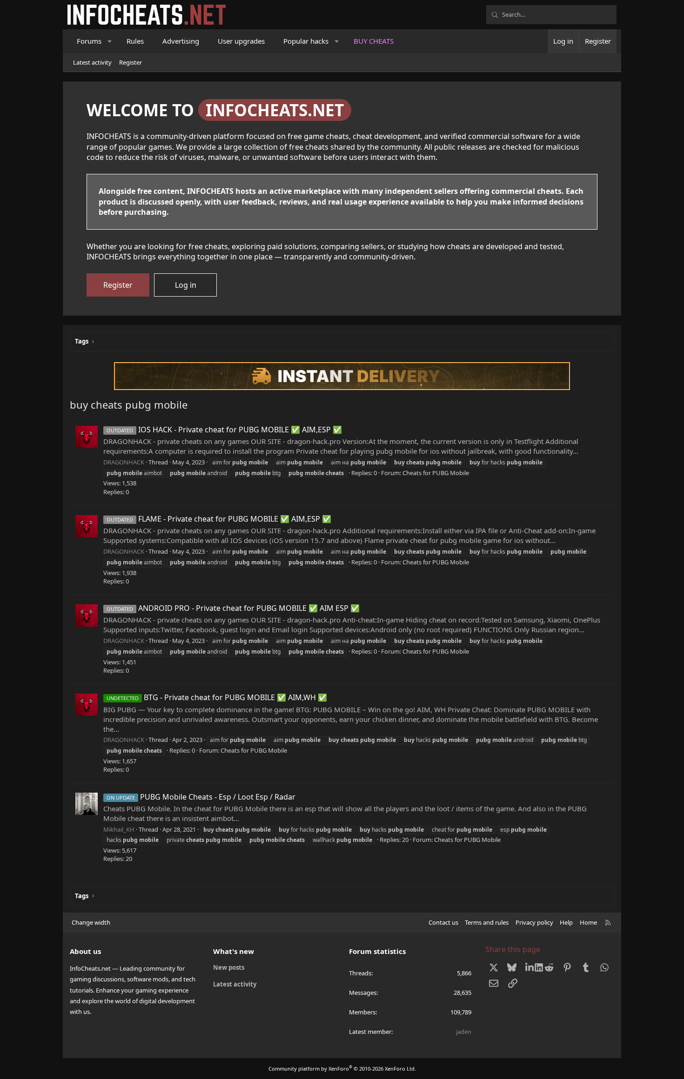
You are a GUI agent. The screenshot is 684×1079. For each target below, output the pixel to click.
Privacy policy (534, 922)
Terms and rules (487, 922)
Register (130, 62)
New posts (228, 967)
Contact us (443, 922)
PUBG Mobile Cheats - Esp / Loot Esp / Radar (201, 797)
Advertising (180, 41)
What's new (233, 951)
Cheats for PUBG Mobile (435, 473)
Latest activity (92, 62)
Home (588, 922)
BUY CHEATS (374, 41)
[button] (110, 41)
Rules (135, 41)
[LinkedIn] (530, 967)
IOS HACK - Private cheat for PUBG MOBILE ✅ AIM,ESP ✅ (224, 429)
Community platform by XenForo (342, 1068)
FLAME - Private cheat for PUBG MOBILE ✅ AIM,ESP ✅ (219, 519)
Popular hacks (306, 41)
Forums (89, 41)
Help (566, 922)
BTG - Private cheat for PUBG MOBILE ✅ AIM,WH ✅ (217, 697)
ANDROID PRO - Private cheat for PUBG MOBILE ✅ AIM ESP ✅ (233, 608)
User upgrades (241, 41)
